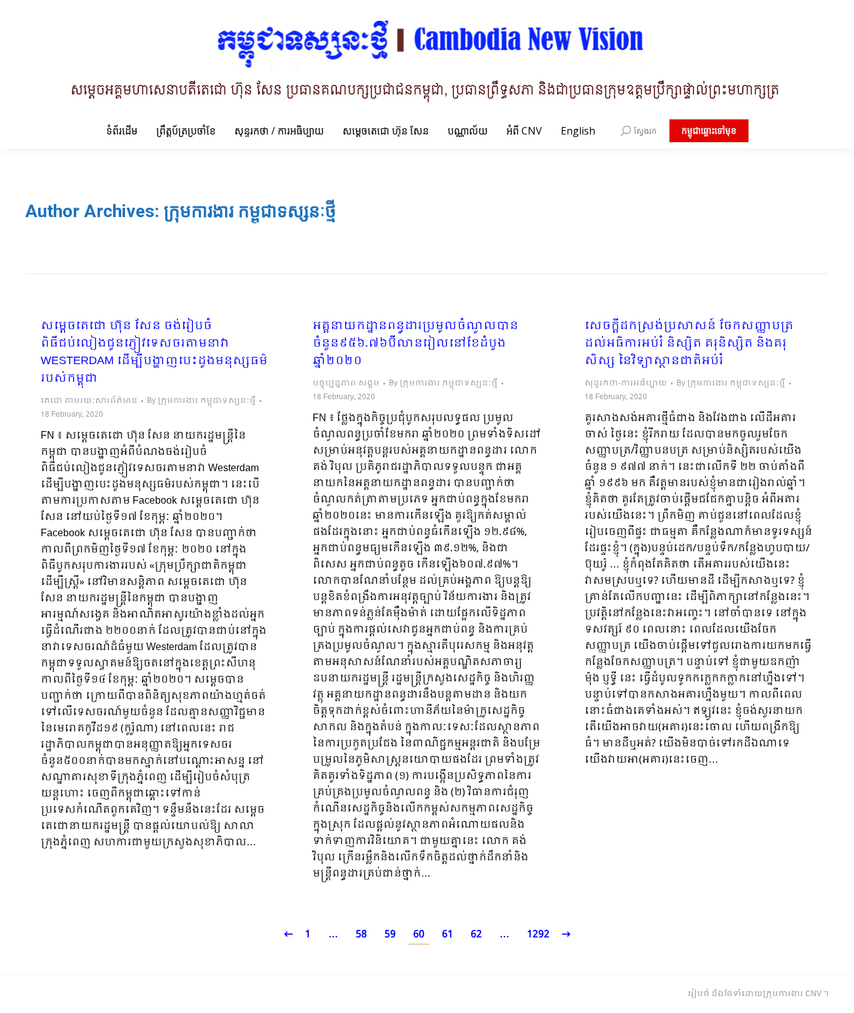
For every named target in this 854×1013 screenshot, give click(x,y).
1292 (538, 934)
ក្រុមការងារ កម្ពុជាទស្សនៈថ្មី (250, 211)
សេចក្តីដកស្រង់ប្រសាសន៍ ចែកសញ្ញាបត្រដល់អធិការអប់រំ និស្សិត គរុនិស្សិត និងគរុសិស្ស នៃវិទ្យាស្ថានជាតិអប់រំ (689, 344)
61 (447, 934)
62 (476, 934)
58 (361, 934)
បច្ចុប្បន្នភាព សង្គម (346, 383)
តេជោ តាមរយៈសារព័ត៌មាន (89, 401)
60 (418, 934)
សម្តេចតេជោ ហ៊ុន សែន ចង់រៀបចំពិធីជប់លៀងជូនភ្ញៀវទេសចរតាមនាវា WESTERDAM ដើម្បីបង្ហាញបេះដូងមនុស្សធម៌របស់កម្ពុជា (154, 353)
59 (390, 934)
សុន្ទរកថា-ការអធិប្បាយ (626, 383)
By (201, 401)
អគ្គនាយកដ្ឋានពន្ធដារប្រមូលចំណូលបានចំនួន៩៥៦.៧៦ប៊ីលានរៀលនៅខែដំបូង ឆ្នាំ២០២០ (415, 344)
